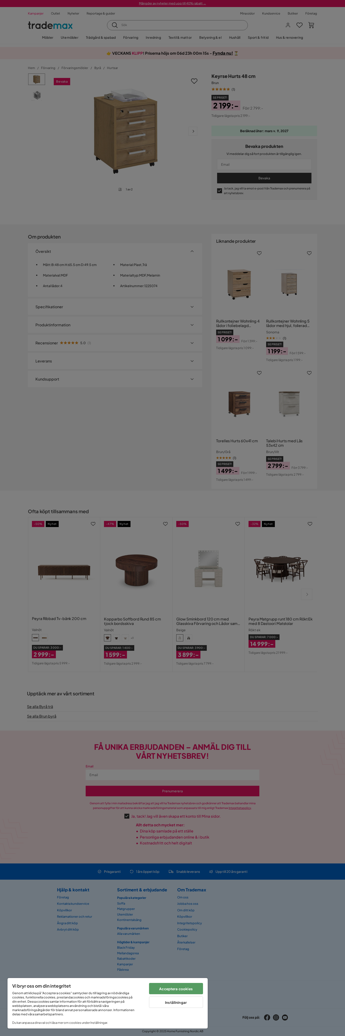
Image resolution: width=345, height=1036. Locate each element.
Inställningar (176, 1002)
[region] (108, 1003)
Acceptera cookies (176, 988)
